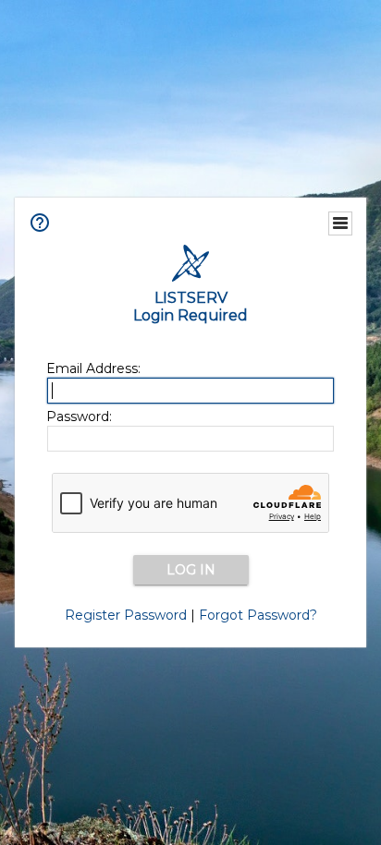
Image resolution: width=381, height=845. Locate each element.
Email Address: (93, 368)
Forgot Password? (258, 615)
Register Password (126, 615)
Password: (79, 416)
